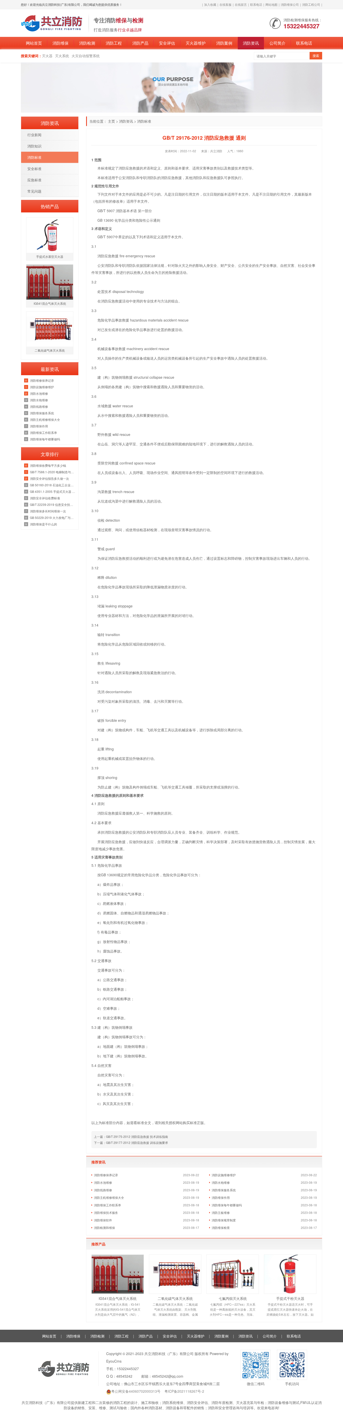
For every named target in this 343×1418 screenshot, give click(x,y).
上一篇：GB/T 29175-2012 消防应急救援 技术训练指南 (131, 1136)
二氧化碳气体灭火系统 (175, 1298)
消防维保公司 (290, 4)
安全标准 (34, 168)
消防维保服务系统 (224, 1190)
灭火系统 (62, 55)
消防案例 (224, 43)
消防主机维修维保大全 (109, 1197)
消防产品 (140, 43)
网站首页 (34, 43)
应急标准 (34, 179)
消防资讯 (251, 43)
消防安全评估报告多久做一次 (49, 478)
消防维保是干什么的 (43, 524)
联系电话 (256, 4)
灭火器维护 (196, 43)
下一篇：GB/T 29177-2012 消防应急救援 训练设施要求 (131, 1142)
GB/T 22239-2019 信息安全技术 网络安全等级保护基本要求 (53, 504)
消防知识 (34, 145)
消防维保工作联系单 (107, 1205)
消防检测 (87, 43)
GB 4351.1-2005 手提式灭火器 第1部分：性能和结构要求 (53, 491)
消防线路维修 (103, 1190)
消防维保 (60, 43)
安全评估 (167, 43)
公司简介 (277, 43)
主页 (111, 121)
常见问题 (34, 191)
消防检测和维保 (104, 1227)
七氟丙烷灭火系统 (233, 1298)
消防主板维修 (221, 1212)
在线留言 (241, 4)
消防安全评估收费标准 (45, 498)
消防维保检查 (221, 1227)
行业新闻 (34, 134)
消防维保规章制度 (224, 1220)
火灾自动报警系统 (86, 55)
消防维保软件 (103, 1220)
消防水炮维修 (221, 1182)
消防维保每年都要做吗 (227, 1205)
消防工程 (114, 43)
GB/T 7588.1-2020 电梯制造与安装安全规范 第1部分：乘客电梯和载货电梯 (53, 472)
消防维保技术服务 (106, 1212)
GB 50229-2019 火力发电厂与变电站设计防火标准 (53, 517)
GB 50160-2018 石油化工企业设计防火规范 (53, 485)
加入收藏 (210, 4)
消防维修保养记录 (106, 1175)
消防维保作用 (221, 1197)
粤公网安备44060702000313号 (135, 1391)
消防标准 (144, 121)
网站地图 (271, 4)
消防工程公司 (311, 4)
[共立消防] (52, 22)
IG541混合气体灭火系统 (118, 1298)
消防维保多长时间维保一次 (48, 511)
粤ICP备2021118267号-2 (184, 1391)
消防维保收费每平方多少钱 (48, 465)
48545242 (124, 1376)
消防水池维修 (103, 1182)
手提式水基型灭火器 (49, 256)
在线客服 (225, 4)
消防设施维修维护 (224, 1175)
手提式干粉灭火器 (290, 1298)
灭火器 (47, 55)
